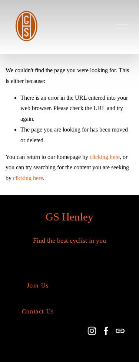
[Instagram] (91, 330)
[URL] (120, 330)
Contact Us (38, 311)
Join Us (38, 285)
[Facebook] (106, 330)
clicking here (105, 157)
